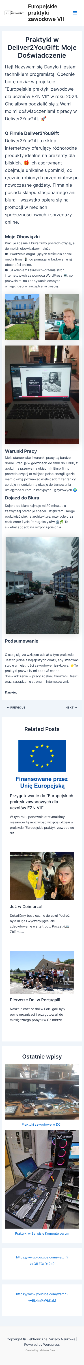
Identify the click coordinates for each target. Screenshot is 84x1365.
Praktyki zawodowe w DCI (42, 1124)
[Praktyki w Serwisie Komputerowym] (42, 1179)
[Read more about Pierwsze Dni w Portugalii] (42, 972)
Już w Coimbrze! (26, 906)
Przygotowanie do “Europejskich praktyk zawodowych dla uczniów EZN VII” (41, 801)
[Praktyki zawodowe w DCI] (42, 1092)
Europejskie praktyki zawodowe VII (46, 12)
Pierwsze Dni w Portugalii (35, 999)
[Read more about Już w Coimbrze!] (42, 876)
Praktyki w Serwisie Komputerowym (42, 1234)
